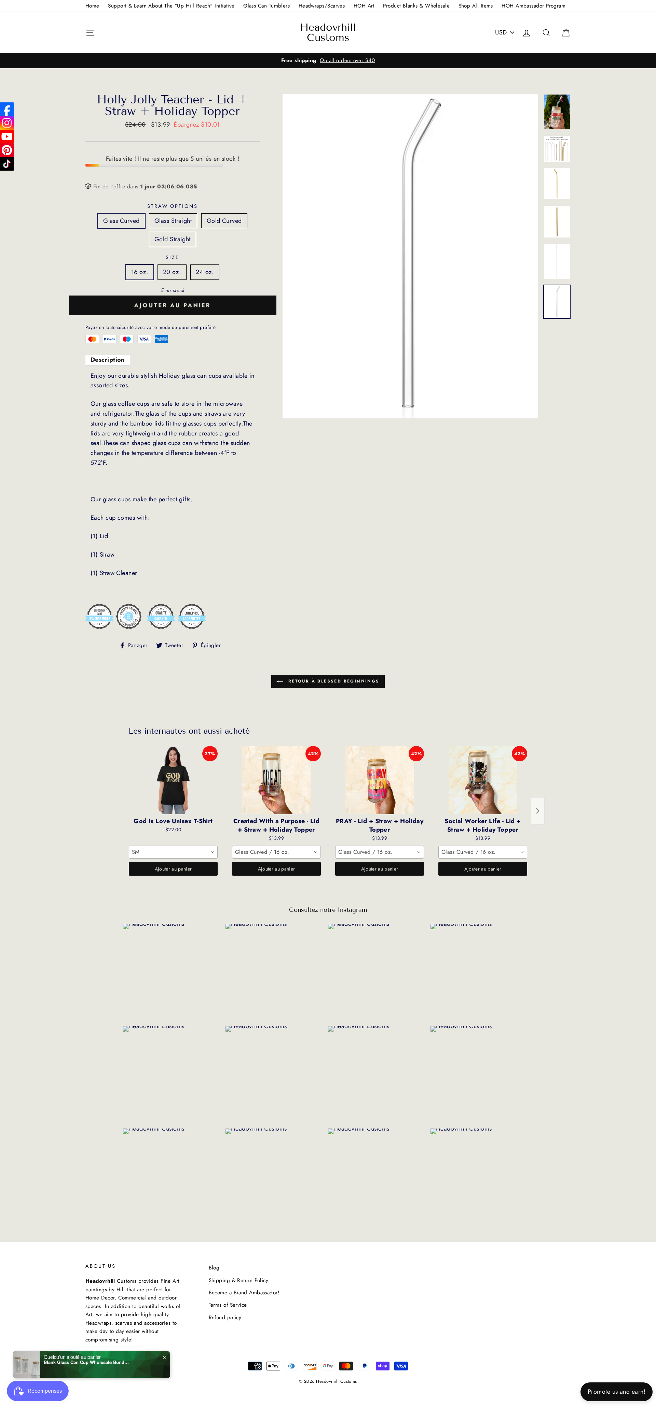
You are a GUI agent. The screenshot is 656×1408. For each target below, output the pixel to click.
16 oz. (139, 272)
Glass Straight (173, 220)
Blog (214, 1267)
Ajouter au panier (173, 868)
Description (108, 359)
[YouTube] (7, 136)
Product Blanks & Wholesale (416, 6)
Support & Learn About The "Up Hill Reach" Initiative (171, 6)
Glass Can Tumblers (266, 6)
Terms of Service (228, 1305)
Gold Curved (224, 220)
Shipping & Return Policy (239, 1280)
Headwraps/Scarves (322, 6)
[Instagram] (7, 123)
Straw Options (172, 206)
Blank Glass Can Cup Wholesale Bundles (86, 1362)
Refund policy (225, 1317)
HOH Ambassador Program (533, 6)
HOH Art (364, 6)
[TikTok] (7, 164)
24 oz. (205, 272)
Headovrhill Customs (328, 32)
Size (172, 257)
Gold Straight (172, 239)
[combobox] (173, 852)
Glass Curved (121, 220)
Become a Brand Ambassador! (244, 1292)
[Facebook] (7, 109)
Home (92, 6)
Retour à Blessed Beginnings (332, 681)
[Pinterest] (7, 150)
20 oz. (172, 272)
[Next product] (538, 810)
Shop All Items (476, 6)
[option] (328, 60)
